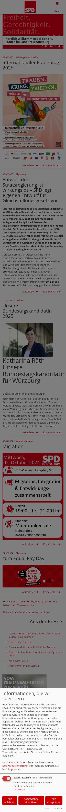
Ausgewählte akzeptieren (31, 800)
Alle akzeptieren (54, 800)
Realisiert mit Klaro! (53, 808)
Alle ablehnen (9, 800)
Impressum (14, 769)
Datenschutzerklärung (15, 765)
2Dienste (19, 789)
